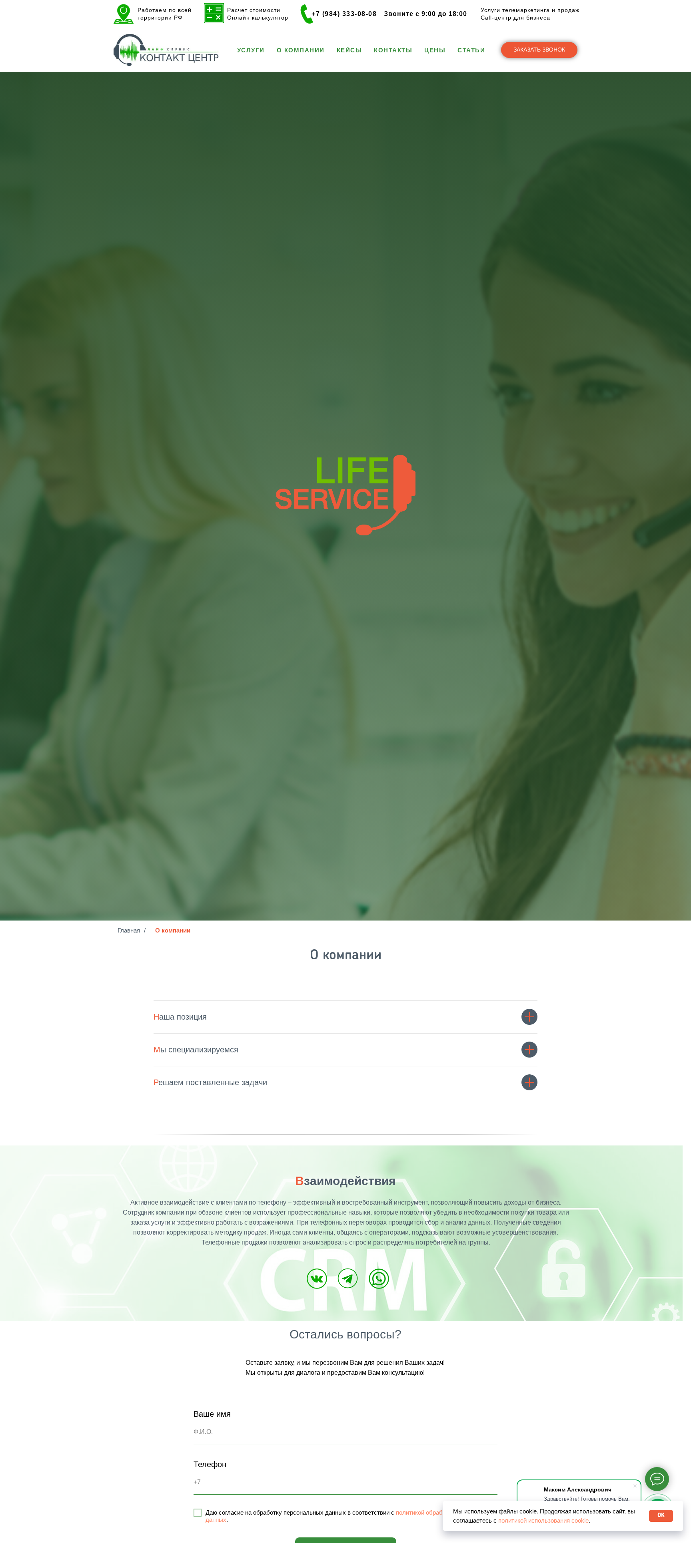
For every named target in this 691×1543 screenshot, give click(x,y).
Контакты (393, 50)
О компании (301, 50)
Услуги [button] (251, 50)
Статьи (471, 50)
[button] (539, 50)
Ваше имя (212, 1414)
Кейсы (349, 50)
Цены (434, 50)
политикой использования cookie (543, 1520)
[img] (317, 1279)
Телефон (210, 1464)
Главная (129, 930)
